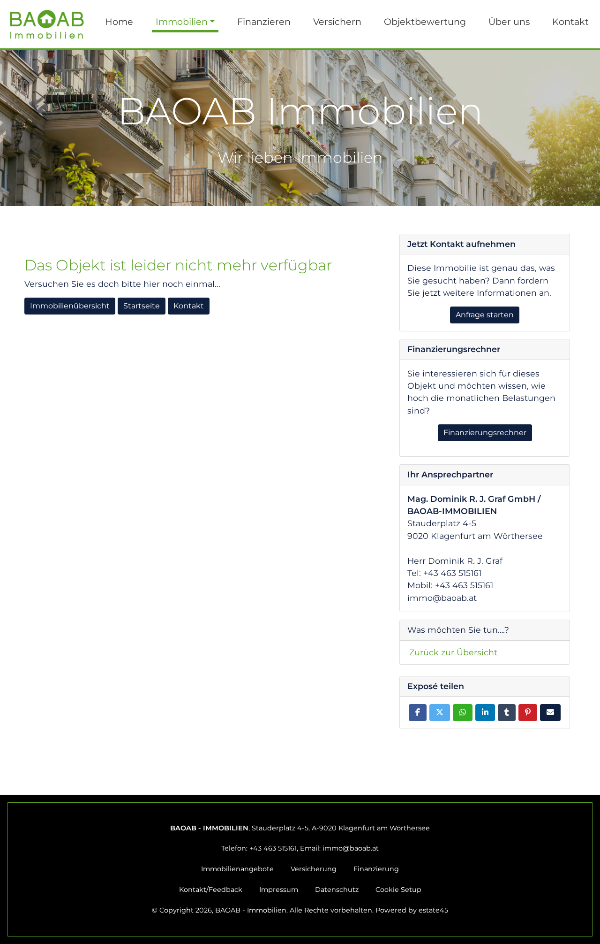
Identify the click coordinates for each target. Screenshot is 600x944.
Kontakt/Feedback (210, 889)
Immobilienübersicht (70, 305)
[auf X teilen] (439, 712)
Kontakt (570, 21)
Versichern (337, 21)
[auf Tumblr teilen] (507, 712)
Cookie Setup (398, 889)
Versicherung (314, 869)
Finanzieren (264, 21)
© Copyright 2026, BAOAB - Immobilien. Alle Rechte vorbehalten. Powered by (300, 910)
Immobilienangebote (237, 869)
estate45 (433, 910)
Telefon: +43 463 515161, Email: (300, 848)
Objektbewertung (425, 21)
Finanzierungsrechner (484, 432)
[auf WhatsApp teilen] (462, 712)
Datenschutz (337, 889)
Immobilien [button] (182, 21)
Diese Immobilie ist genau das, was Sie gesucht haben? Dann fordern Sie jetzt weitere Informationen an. (481, 280)
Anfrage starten (485, 314)
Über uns (509, 21)
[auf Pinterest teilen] (527, 712)
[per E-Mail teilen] (550, 712)
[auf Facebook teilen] (418, 712)
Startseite (141, 305)
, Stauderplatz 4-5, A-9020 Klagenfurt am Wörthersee (300, 828)
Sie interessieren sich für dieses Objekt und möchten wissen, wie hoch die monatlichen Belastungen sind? (481, 391)
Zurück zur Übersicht (453, 652)
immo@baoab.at (350, 848)
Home (119, 21)
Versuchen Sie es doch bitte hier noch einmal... (122, 284)
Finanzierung (376, 869)
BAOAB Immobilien (300, 128)
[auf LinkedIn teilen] (485, 712)
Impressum (278, 889)
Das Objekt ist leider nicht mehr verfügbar (178, 265)
